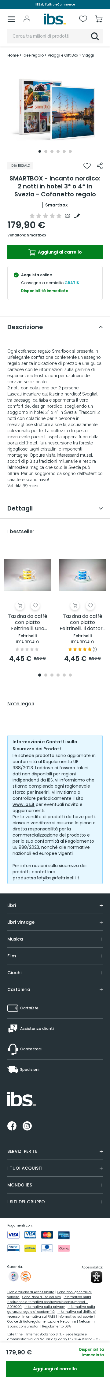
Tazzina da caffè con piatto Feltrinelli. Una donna (27, 622)
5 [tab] (64, 151)
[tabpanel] (55, 110)
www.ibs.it (24, 804)
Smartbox (56, 205)
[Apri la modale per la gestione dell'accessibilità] (96, 1277)
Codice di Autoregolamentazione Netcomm (41, 1321)
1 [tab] (39, 151)
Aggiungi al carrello (59, 252)
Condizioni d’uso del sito (41, 1297)
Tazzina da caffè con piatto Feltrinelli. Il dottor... (82, 622)
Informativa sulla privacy (44, 1307)
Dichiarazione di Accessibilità (30, 1292)
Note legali (20, 703)
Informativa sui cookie (75, 1316)
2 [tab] (46, 151)
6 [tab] (70, 151)
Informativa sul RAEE (38, 1316)
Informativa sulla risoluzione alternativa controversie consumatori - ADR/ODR (49, 1302)
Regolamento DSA (56, 1326)
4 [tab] (58, 151)
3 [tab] (52, 151)
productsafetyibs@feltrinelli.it (46, 878)
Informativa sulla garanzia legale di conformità (51, 1309)
